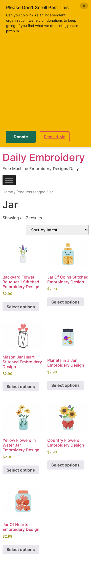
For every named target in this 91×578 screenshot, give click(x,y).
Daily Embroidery (44, 157)
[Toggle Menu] (9, 180)
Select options (21, 306)
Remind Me (54, 136)
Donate (21, 136)
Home (8, 192)
